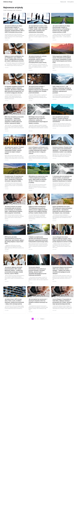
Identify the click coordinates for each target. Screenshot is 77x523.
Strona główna (70, 1)
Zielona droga (7, 2)
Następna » (42, 318)
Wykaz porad (63, 1)
